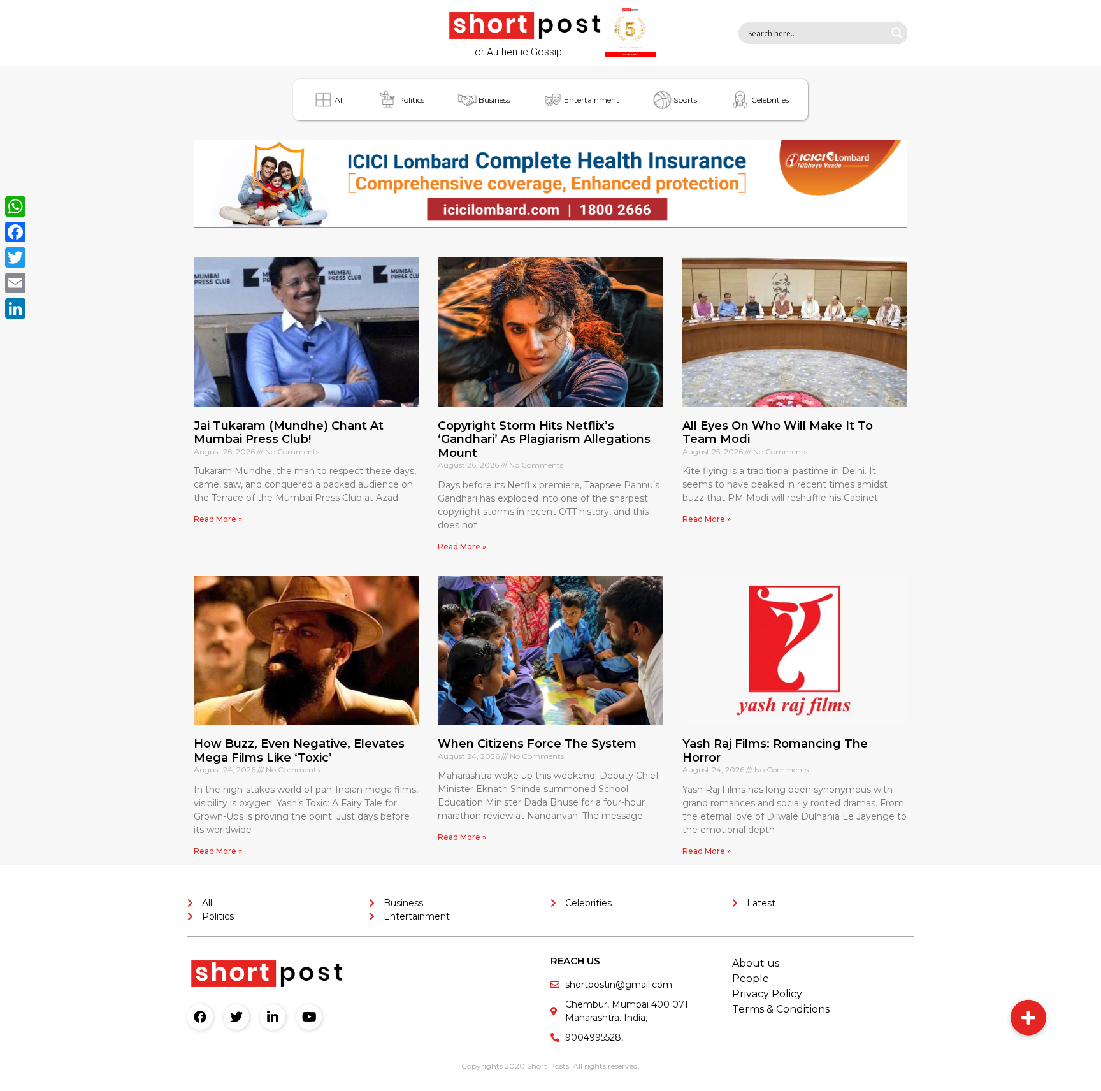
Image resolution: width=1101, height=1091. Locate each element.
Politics (411, 100)
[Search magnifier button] (896, 33)
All (339, 100)
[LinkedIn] (15, 308)
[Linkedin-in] (272, 1017)
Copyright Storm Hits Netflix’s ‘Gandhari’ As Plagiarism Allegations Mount (544, 439)
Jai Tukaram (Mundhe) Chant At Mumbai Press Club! (289, 433)
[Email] (15, 283)
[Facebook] (200, 1017)
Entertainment (591, 100)
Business (494, 100)
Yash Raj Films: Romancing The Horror (775, 751)
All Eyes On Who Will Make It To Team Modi (777, 433)
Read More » (218, 519)
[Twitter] (236, 1017)
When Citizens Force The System (537, 744)
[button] (1028, 1018)
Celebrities (770, 100)
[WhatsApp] (15, 206)
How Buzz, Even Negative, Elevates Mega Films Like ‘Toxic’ (299, 751)
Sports (685, 100)
